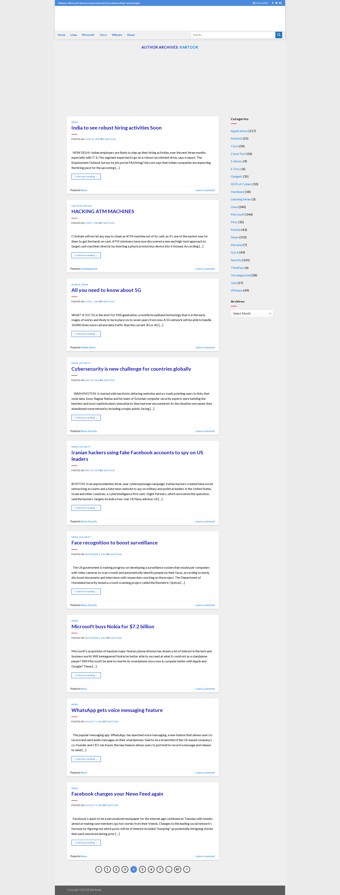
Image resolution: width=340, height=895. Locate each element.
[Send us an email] (280, 3)
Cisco (103, 34)
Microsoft (88, 34)
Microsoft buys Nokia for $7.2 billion (112, 626)
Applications (239, 131)
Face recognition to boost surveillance (114, 542)
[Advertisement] (170, 86)
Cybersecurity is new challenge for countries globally (131, 369)
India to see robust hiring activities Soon (116, 128)
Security (85, 363)
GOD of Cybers (241, 184)
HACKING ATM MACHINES (102, 211)
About (131, 34)
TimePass (237, 267)
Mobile (75, 284)
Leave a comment (205, 190)
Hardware (238, 191)
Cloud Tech (238, 153)
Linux (73, 34)
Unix (234, 283)
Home (61, 34)
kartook (189, 47)
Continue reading (86, 176)
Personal (237, 245)
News (74, 122)
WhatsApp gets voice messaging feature (117, 710)
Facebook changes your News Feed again (117, 794)
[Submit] (278, 35)
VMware (117, 34)
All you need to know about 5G (106, 290)
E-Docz (236, 169)
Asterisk (236, 138)
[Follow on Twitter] (276, 3)
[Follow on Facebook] (273, 3)
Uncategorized (81, 206)
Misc (234, 222)
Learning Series (241, 199)
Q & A (235, 252)
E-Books (237, 161)
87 (177, 869)
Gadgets (236, 176)
